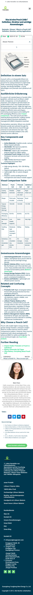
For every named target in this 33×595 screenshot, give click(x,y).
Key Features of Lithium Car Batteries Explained (17, 425)
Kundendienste (9, 510)
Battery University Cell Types (14, 349)
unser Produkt (8, 482)
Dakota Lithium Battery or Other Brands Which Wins (18, 427)
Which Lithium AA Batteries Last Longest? (15, 437)
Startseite (5, 29)
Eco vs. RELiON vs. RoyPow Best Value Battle (16, 436)
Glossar (12, 29)
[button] (29, 8)
